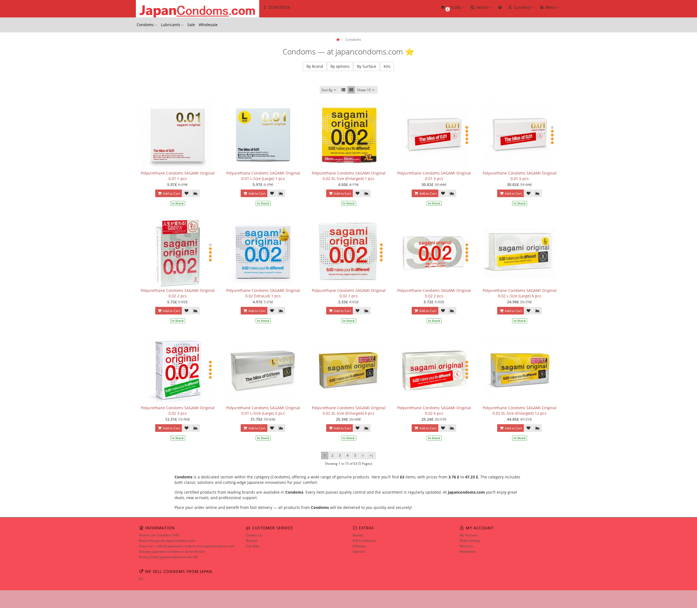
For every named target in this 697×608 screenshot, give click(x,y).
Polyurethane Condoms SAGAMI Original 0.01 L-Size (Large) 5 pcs (263, 410)
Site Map (252, 546)
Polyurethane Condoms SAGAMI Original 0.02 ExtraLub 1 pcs (263, 293)
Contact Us (254, 535)
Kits (387, 66)
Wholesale (208, 24)
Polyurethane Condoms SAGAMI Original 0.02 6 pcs (434, 410)
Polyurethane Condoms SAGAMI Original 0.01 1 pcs (178, 175)
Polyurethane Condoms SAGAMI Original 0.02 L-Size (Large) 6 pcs (520, 293)
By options (340, 66)
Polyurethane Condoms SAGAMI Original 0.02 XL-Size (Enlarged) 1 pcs (349, 175)
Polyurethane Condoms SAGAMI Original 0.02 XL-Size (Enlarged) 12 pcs (520, 410)
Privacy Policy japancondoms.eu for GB (168, 557)
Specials (359, 551)
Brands (358, 535)
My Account (468, 535)
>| (371, 455)
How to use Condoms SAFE (159, 535)
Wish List (466, 546)
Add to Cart (171, 193)
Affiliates (359, 546)
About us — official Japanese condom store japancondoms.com (186, 546)
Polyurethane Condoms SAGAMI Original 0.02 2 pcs (178, 293)
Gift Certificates (364, 540)
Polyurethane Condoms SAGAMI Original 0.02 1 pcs (349, 293)
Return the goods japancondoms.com (167, 540)
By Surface (366, 66)
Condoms (146, 24)
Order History (470, 540)
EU (141, 579)
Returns (252, 540)
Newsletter (468, 551)
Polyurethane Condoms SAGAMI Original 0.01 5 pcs (434, 175)
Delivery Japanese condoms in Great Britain (172, 551)
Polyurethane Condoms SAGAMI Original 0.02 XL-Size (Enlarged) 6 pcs (349, 410)
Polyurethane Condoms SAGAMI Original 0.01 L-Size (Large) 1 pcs (263, 175)
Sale (191, 24)
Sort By (327, 90)
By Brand (315, 66)
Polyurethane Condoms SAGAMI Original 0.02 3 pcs (178, 410)
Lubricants (171, 24)
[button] (452, 7)
